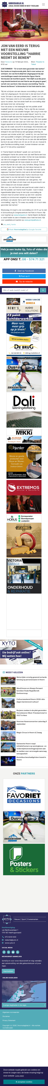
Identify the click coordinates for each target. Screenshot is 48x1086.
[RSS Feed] (18, 952)
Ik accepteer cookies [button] (24, 1082)
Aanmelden (8, 971)
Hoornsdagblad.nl (16, 3)
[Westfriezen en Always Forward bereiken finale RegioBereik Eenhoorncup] (8, 692)
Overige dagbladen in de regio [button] (14, 1005)
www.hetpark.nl (20, 215)
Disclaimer (6, 1016)
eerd (8, 224)
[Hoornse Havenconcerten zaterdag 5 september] (8, 725)
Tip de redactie (26, 281)
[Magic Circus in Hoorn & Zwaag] (8, 736)
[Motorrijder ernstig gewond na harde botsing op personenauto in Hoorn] (8, 681)
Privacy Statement (9, 1020)
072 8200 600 (10, 937)
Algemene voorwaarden (11, 1012)
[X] (8, 952)
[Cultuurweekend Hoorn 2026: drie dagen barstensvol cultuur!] (8, 703)
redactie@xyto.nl (11, 940)
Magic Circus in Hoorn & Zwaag (29, 732)
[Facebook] (4, 952)
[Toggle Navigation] (43, 4)
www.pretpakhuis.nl (32, 220)
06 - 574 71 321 (33, 259)
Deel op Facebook (26, 271)
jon (4, 224)
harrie (13, 224)
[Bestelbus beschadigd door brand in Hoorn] (8, 761)
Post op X (25, 276)
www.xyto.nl (10, 943)
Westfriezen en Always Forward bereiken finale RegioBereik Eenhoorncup (30, 690)
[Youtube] (13, 952)
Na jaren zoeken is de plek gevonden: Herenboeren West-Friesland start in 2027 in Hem (32, 712)
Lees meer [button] (19, 1076)
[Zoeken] (43, 290)
